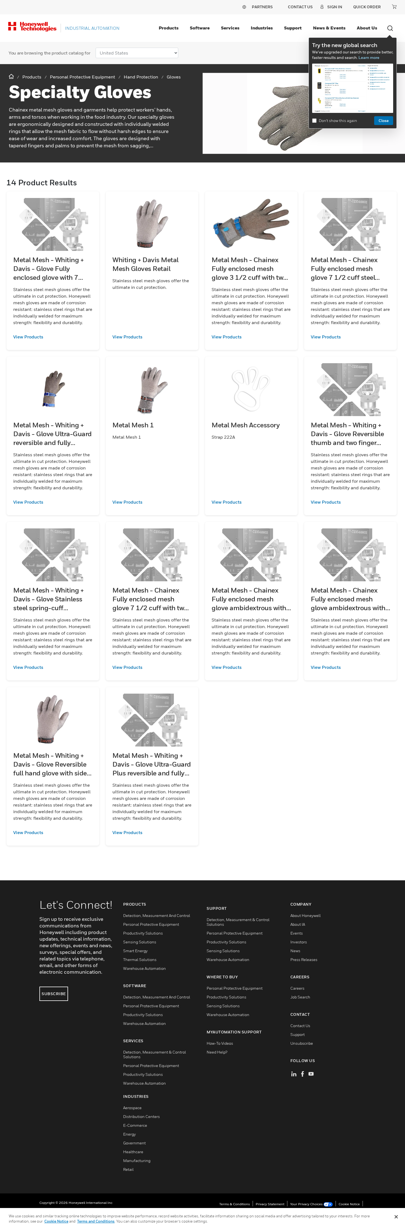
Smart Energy (135, 950)
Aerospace (132, 1107)
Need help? (217, 1052)
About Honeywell (305, 915)
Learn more (368, 57)
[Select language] (244, 6)
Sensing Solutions (139, 942)
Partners (262, 6)
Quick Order (367, 6)
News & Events (329, 28)
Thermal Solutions (139, 959)
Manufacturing (136, 1160)
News (295, 950)
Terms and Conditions (96, 1221)
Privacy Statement (270, 1204)
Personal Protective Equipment (151, 924)
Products (169, 28)
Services (230, 28)
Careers (297, 988)
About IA (297, 924)
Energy (129, 1134)
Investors (298, 942)
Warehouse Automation (144, 968)
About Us (367, 28)
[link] (53, 336)
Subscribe (54, 993)
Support (293, 28)
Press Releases (303, 959)
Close (384, 120)
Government (134, 1143)
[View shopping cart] (394, 6)
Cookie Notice (349, 1204)
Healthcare (133, 1151)
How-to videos (220, 1043)
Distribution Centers (141, 1116)
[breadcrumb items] (12, 77)
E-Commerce (135, 1125)
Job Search (300, 997)
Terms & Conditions (234, 1204)
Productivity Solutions (143, 933)
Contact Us (300, 1025)
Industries (262, 28)
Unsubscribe (301, 1043)
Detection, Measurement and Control (156, 915)
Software (200, 28)
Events (296, 933)
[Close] (396, 1217)
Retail (128, 1169)
